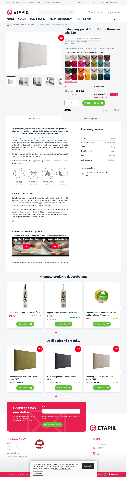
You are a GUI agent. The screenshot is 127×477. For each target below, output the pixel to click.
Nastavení (38, 473)
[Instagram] (98, 452)
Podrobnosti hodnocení (93, 38)
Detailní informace (70, 82)
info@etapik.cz (101, 444)
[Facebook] (94, 452)
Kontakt (9, 2)
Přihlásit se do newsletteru (52, 424)
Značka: (69, 43)
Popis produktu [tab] (34, 119)
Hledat (71, 12)
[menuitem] (11, 19)
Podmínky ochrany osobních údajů (17, 456)
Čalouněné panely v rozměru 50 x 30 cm (98, 174)
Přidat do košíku (91, 103)
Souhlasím (88, 466)
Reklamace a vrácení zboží (37, 2)
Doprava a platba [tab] (90, 119)
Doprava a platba (20, 2)
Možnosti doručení (100, 97)
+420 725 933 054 (102, 448)
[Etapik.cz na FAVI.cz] (39, 444)
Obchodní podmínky (54, 2)
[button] (56, 332)
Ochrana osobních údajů (62, 469)
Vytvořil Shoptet (98, 474)
